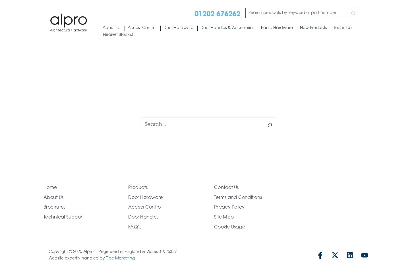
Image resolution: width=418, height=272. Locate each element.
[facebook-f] (320, 255)
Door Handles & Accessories (227, 28)
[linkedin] (350, 255)
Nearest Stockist (118, 35)
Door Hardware (178, 28)
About (109, 28)
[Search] (270, 125)
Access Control (142, 28)
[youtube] (364, 255)
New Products (313, 28)
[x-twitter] (335, 255)
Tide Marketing (120, 258)
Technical (343, 28)
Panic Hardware (277, 28)
